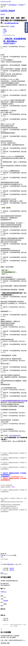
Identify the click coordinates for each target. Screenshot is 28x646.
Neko (2, 556)
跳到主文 (3, 14)
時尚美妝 (12, 26)
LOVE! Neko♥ (8, 10)
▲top (2, 572)
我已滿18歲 (3, 643)
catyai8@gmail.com (11, 23)
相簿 (4, 29)
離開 (8, 643)
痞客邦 (9, 564)
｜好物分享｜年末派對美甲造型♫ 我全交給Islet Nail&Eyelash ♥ (14, 41)
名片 (4, 32)
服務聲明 (16, 626)
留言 (12, 564)
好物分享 (11, 570)
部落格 (5, 31)
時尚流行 (11, 568)
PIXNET (6, 624)
